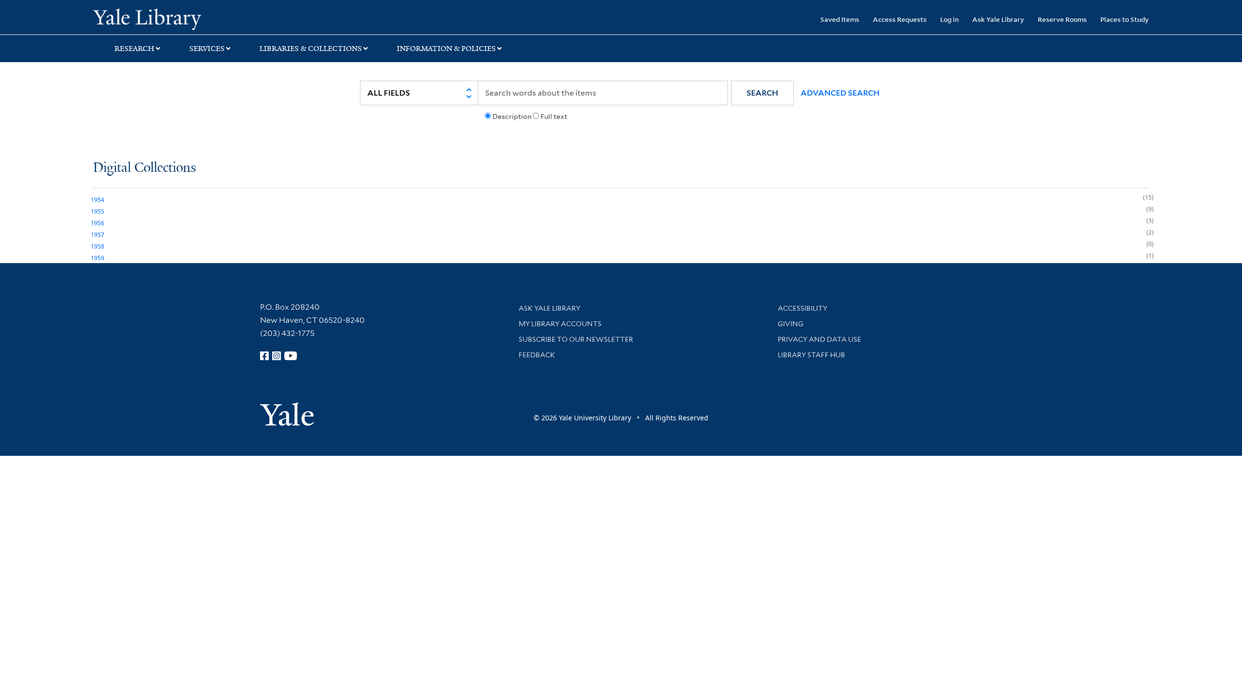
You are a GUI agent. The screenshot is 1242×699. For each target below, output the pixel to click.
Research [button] (134, 48)
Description (511, 116)
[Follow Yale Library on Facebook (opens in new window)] (264, 355)
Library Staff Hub (811, 355)
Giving (790, 324)
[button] (762, 93)
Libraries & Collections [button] (311, 48)
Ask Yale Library (998, 19)
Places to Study (1124, 19)
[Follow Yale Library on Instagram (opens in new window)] (276, 355)
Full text (553, 116)
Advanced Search (840, 93)
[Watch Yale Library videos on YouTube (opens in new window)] (290, 355)
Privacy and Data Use (819, 339)
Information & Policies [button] (446, 48)
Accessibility (802, 308)
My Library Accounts (560, 324)
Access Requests (900, 19)
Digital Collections (144, 168)
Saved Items (839, 19)
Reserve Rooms (1062, 19)
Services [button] (207, 48)
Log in (949, 19)
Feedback (537, 355)
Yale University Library (172, 18)
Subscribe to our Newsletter (576, 339)
